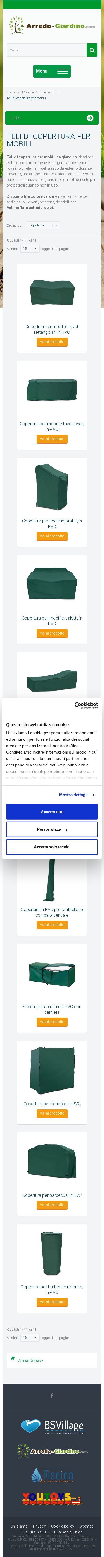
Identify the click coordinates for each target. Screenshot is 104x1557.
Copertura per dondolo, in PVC (52, 1103)
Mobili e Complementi (38, 92)
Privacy (39, 1526)
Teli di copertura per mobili (26, 98)
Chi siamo (19, 1526)
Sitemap (86, 1526)
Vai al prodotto (52, 342)
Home (11, 92)
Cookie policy (62, 1526)
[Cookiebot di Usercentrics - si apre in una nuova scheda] (75, 705)
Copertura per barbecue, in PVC (52, 1195)
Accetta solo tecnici (52, 846)
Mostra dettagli (73, 794)
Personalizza (49, 829)
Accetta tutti (52, 811)
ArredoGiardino (30, 1360)
